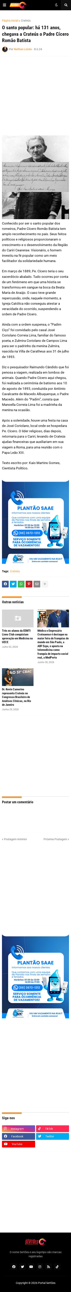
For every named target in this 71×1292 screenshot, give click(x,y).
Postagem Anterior (15, 839)
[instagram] (39, 1266)
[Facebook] (5, 584)
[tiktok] (57, 1266)
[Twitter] (13, 584)
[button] (4, 5)
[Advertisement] (35, 96)
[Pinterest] (29, 584)
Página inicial (10, 20)
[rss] (48, 1266)
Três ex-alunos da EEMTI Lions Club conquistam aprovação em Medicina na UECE (17, 636)
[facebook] (13, 1266)
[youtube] (31, 1266)
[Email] (37, 584)
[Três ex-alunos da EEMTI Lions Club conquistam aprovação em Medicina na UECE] (18, 618)
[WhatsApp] (21, 584)
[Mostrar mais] (44, 584)
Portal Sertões (46, 1282)
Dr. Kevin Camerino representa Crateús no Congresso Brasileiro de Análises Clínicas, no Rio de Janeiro (16, 697)
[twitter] (22, 1266)
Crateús (26, 20)
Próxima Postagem (55, 839)
